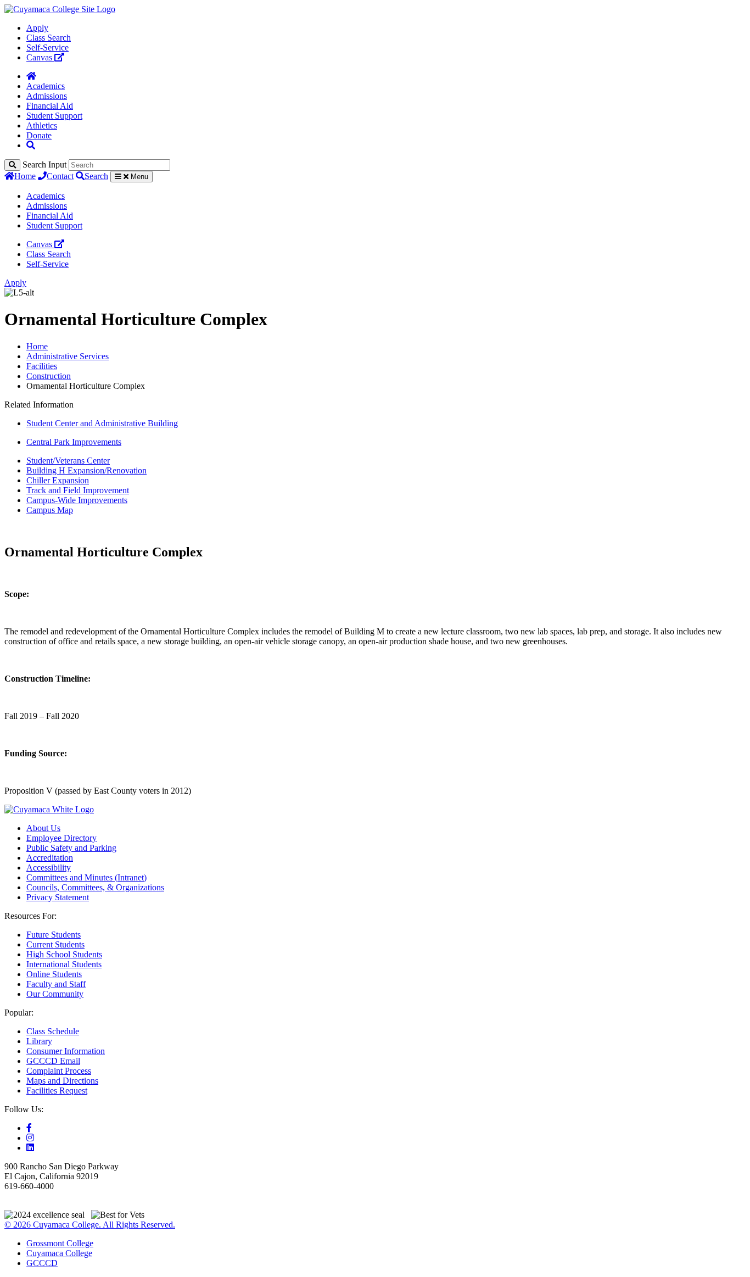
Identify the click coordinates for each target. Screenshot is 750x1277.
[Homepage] (31, 76)
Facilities (41, 366)
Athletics (41, 125)
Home (25, 176)
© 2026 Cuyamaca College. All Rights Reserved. (89, 1224)
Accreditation (49, 857)
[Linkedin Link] (30, 1147)
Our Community (54, 994)
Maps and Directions (62, 1080)
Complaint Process (58, 1070)
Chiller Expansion (57, 480)
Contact (60, 176)
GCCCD (42, 1263)
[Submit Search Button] (12, 165)
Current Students (55, 944)
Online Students (54, 974)
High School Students (64, 954)
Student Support (54, 115)
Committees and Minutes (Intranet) (86, 877)
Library (39, 1041)
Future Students (53, 934)
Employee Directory (61, 838)
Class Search (48, 37)
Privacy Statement (57, 897)
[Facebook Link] (29, 1128)
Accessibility (48, 867)
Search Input (44, 164)
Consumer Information (65, 1051)
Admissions (46, 96)
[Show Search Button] (30, 145)
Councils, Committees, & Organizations (95, 887)
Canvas (40, 57)
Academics (45, 86)
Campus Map (49, 510)
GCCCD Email (53, 1061)
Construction (48, 376)
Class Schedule (52, 1031)
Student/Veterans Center (68, 460)
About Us (43, 828)
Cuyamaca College (59, 1253)
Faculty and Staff (56, 984)
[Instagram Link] (30, 1137)
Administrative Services (67, 356)
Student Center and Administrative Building (102, 423)
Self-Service (47, 47)
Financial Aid (49, 105)
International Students (64, 964)
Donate (39, 135)
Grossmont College (59, 1243)
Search (96, 176)
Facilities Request (56, 1090)
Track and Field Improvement (77, 490)
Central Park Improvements (73, 442)
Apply (37, 27)
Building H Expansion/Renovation (86, 470)
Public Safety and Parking (71, 847)
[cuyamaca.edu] (59, 9)
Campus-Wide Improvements (76, 500)
